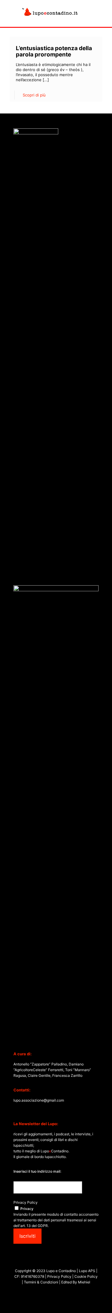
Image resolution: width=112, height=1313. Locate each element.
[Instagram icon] (59, 1292)
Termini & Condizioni (41, 1282)
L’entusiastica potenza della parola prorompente (54, 51)
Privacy (26, 1208)
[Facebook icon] (47, 1292)
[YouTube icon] (53, 1292)
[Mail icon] (65, 1292)
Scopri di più (34, 95)
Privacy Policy (25, 1202)
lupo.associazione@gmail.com (38, 1100)
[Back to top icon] (99, 1300)
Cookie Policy (86, 1276)
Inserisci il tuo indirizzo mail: (37, 1171)
